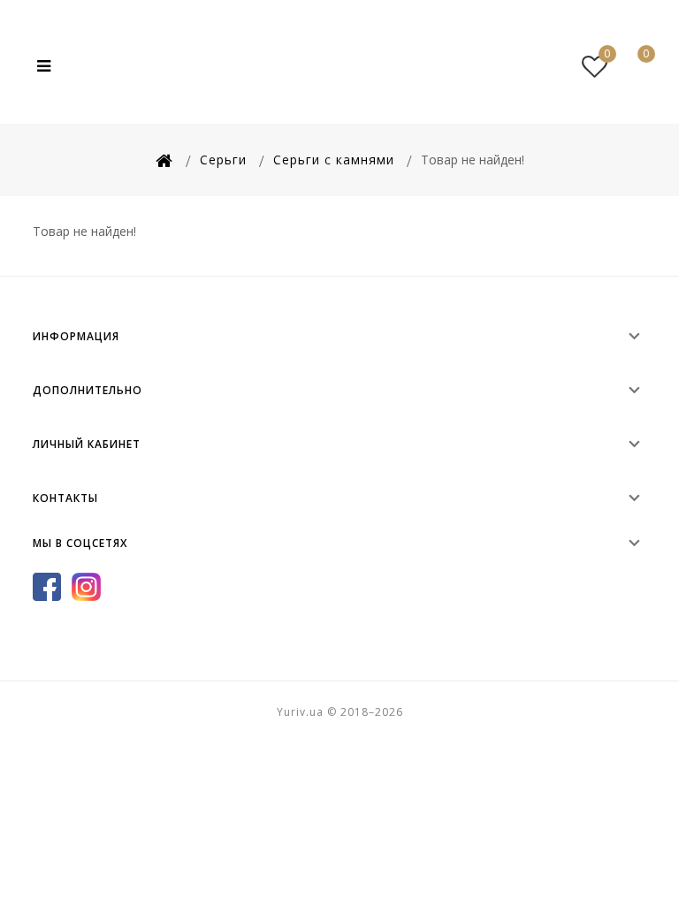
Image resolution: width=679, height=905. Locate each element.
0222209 (489, 65)
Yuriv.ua (339, 66)
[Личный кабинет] (556, 66)
